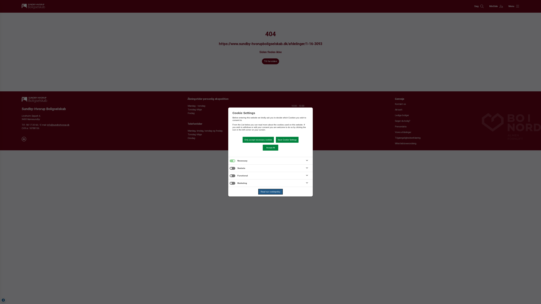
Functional (242, 176)
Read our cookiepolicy (270, 192)
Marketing (242, 183)
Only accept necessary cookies (258, 140)
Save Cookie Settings (287, 140)
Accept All (270, 148)
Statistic (241, 168)
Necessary (242, 161)
